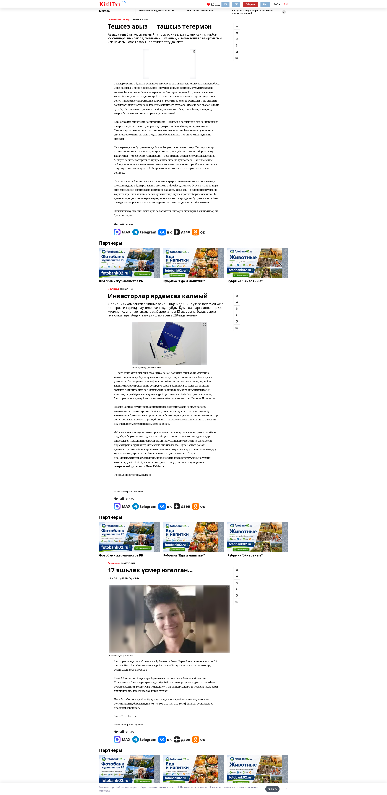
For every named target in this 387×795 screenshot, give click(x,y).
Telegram (250, 4)
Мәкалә (104, 11)
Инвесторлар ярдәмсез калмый (156, 10)
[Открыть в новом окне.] (122, 232)
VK (225, 4)
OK (236, 4)
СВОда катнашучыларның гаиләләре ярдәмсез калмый (252, 11)
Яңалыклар (114, 563)
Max (265, 4)
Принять (272, 788)
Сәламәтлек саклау (118, 19)
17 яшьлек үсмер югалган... (200, 10)
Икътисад (113, 289)
